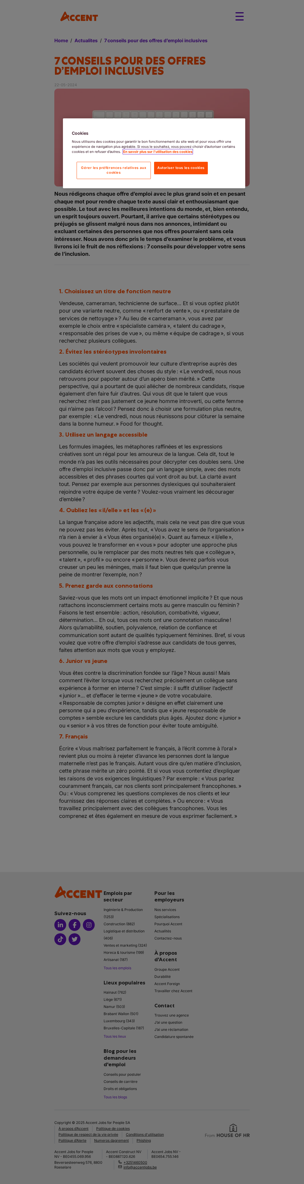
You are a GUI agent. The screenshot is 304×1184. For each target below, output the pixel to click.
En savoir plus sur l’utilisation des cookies (157, 152)
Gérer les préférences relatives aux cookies (113, 170)
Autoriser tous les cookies (181, 168)
